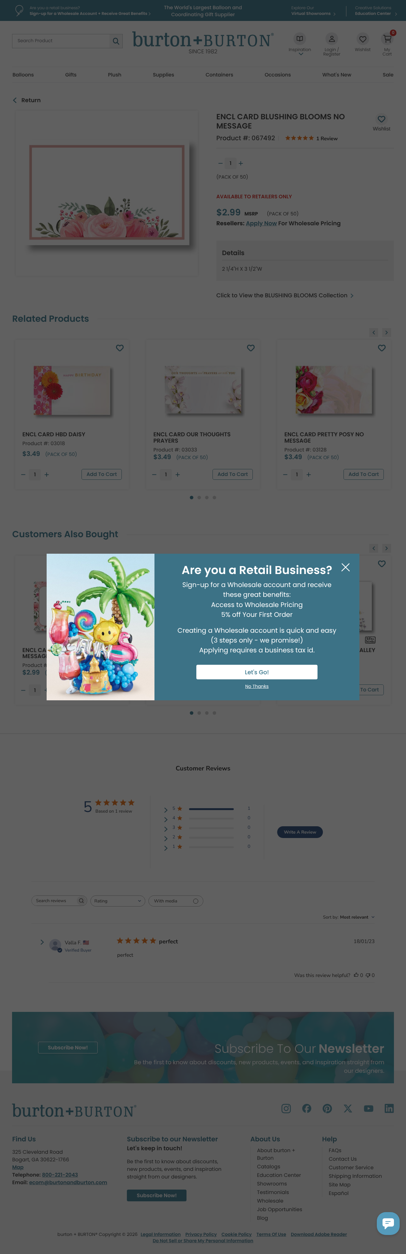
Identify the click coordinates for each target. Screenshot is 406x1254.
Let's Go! (257, 672)
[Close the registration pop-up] (345, 567)
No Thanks (257, 686)
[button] (388, 1223)
